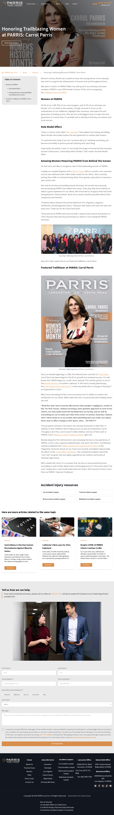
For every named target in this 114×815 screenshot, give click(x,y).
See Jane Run (72, 132)
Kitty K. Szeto (78, 171)
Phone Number (64, 679)
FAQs (29, 775)
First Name (6, 668)
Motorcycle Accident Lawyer (54, 499)
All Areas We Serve (48, 782)
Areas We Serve (45, 4)
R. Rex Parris (103, 374)
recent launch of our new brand (57, 386)
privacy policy (77, 737)
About (58, 4)
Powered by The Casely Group (79, 796)
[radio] (6, 695)
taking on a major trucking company (69, 434)
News (67, 4)
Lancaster (48, 764)
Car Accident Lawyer (51, 492)
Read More (10, 568)
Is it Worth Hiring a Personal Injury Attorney (57, 807)
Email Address (8, 679)
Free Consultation (11, 43)
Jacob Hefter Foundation (66, 452)
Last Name (62, 668)
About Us (29, 764)
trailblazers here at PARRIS (55, 92)
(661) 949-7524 (86, 777)
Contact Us (29, 782)
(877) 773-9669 (45, 735)
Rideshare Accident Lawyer (90, 499)
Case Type (6, 700)
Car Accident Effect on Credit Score (53, 805)
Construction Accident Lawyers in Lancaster (56, 810)
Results (29, 771)
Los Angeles (47, 771)
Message (6, 711)
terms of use (91, 737)
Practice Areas (31, 4)
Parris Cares (29, 778)
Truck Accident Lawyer (88, 492)
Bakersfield (48, 778)
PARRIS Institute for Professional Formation (79, 446)
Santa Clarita (48, 775)
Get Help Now (57, 743)
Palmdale (47, 768)
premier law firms (51, 383)
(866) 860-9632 (56, 594)
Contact (74, 4)
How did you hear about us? (13, 690)
